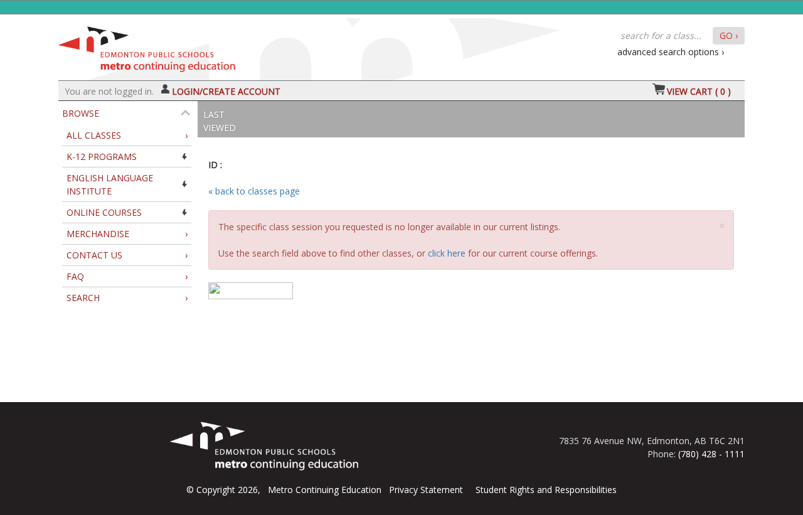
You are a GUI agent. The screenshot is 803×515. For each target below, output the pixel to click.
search (127, 298)
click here (446, 253)
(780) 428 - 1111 (711, 454)
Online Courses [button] (104, 212)
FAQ (127, 276)
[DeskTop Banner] (146, 46)
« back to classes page (254, 191)
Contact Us (127, 255)
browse (80, 113)
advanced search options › (670, 52)
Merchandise (127, 234)
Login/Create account (226, 91)
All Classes (127, 135)
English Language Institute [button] (109, 184)
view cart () (699, 91)
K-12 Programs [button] (101, 156)
